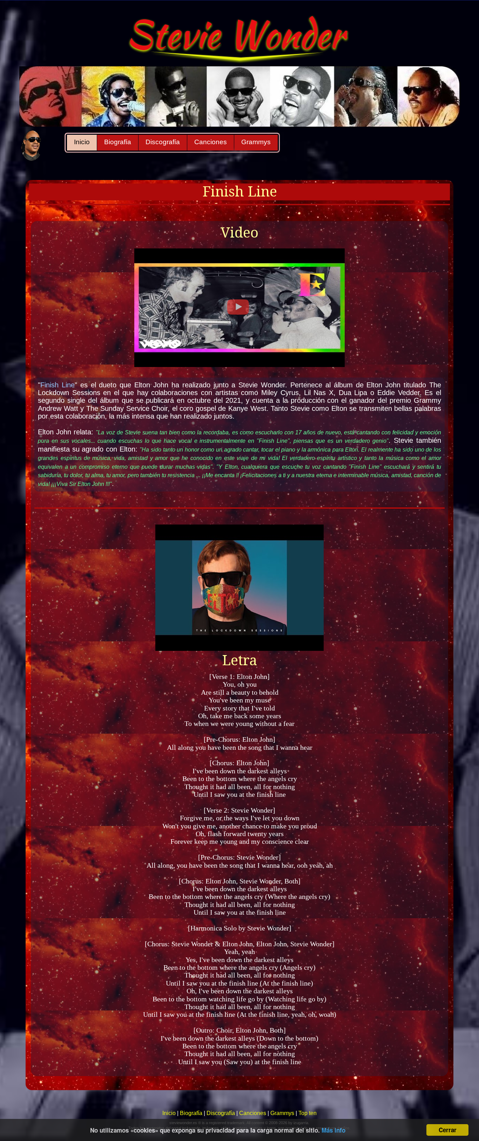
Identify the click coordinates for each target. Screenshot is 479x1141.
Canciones (210, 142)
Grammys (256, 142)
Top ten (307, 1113)
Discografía (163, 142)
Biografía (117, 142)
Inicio (82, 142)
